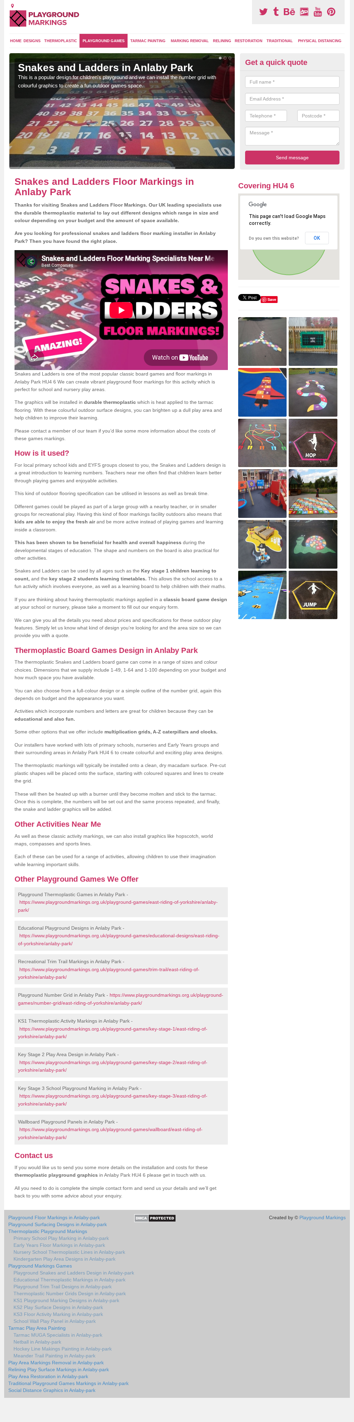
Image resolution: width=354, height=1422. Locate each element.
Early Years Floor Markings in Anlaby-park (59, 1245)
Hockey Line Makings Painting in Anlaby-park (62, 1349)
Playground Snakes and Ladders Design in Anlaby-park (73, 1273)
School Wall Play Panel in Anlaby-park (54, 1321)
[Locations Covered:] (12, 5)
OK (317, 238)
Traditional (280, 41)
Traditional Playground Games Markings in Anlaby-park (68, 1383)
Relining (222, 41)
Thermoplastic (60, 41)
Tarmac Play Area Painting (37, 1328)
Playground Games (103, 41)
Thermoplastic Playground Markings (47, 1231)
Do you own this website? (274, 238)
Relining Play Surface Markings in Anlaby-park (58, 1369)
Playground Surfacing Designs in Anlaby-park (57, 1224)
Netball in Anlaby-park (37, 1342)
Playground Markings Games (40, 1266)
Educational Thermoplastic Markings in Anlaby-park (69, 1279)
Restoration (248, 41)
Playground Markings (322, 1217)
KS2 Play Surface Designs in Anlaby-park (58, 1307)
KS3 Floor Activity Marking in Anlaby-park (58, 1314)
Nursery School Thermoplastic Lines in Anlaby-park (69, 1252)
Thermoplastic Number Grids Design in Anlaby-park (69, 1293)
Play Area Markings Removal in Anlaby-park (56, 1362)
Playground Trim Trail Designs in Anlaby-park (62, 1286)
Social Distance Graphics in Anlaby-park (51, 1390)
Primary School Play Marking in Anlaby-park (61, 1238)
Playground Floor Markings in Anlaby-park (54, 1217)
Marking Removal (190, 41)
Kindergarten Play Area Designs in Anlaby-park (64, 1259)
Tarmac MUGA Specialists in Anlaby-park (57, 1335)
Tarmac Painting (148, 41)
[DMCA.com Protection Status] (155, 1218)
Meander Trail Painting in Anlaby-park (54, 1355)
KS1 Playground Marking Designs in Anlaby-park (66, 1300)
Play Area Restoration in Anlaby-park (48, 1376)
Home (15, 41)
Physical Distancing (320, 41)
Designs (32, 41)
